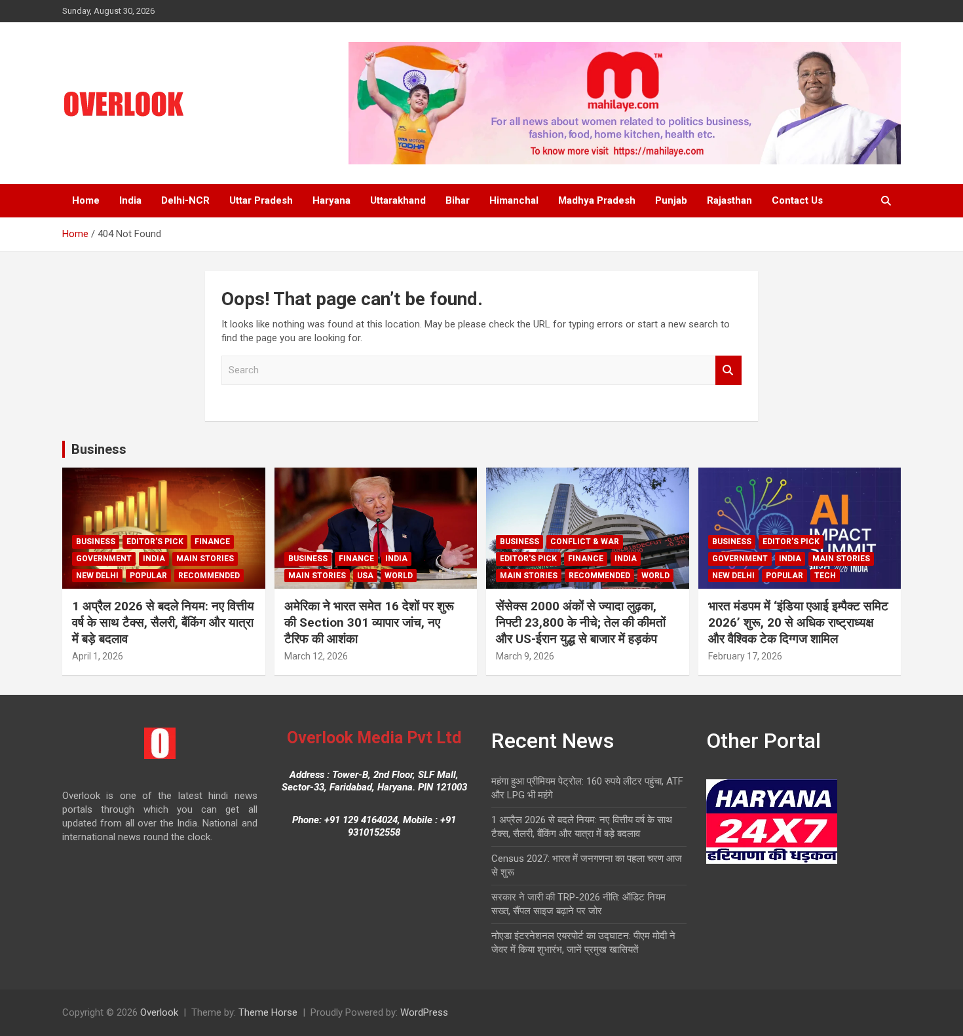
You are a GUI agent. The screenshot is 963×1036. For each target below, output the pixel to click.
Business (98, 449)
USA (365, 575)
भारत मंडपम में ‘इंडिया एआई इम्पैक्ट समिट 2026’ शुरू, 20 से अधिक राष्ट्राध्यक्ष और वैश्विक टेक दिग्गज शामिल (798, 622)
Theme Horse (267, 1012)
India (130, 200)
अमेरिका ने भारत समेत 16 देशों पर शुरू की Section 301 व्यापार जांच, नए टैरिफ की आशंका (369, 622)
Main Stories (205, 558)
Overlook (159, 1012)
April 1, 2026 (97, 656)
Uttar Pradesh (261, 200)
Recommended (209, 575)
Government (104, 558)
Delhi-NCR (185, 200)
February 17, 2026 (745, 656)
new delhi (97, 575)
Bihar (457, 200)
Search (728, 370)
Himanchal (513, 200)
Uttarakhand (398, 200)
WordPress (424, 1012)
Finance (212, 541)
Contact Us (797, 200)
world (399, 575)
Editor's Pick (154, 541)
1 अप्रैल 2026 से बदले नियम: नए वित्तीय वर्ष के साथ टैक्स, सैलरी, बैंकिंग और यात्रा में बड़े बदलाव (163, 622)
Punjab (671, 200)
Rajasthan (729, 200)
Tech (825, 575)
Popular (148, 575)
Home (86, 200)
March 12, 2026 (316, 656)
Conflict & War (584, 541)
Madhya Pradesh (596, 200)
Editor (143, 656)
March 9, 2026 (525, 656)
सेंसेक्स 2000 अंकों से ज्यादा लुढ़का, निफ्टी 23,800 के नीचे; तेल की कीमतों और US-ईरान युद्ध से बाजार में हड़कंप (581, 622)
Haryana (331, 200)
